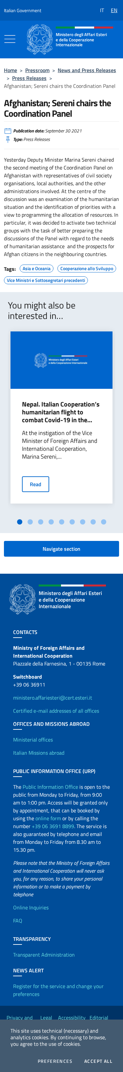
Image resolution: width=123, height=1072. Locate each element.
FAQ (17, 920)
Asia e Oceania (37, 267)
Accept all (98, 1061)
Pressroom (37, 70)
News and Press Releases (87, 70)
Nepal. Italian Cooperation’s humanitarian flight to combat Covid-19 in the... (60, 412)
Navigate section (61, 549)
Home (10, 70)
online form (48, 818)
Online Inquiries (31, 907)
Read (35, 484)
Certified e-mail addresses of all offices (56, 711)
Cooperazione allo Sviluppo (86, 267)
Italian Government (22, 10)
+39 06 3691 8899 (53, 826)
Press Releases (29, 78)
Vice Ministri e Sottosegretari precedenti (46, 279)
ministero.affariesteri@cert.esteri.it (52, 698)
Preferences (55, 1061)
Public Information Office (50, 787)
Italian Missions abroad (38, 753)
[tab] (19, 522)
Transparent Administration (44, 955)
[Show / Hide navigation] (9, 39)
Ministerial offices (33, 740)
